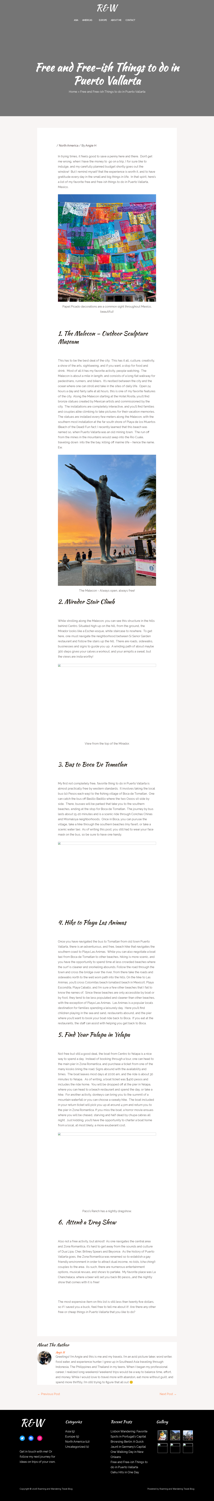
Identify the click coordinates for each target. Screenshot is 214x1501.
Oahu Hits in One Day (125, 1472)
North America (68, 145)
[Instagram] (39, 1438)
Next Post (168, 1394)
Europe (70, 1436)
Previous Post (48, 1394)
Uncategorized (75, 1446)
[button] (93, 20)
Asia (68, 1431)
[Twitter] (22, 1438)
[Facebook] (31, 1438)
